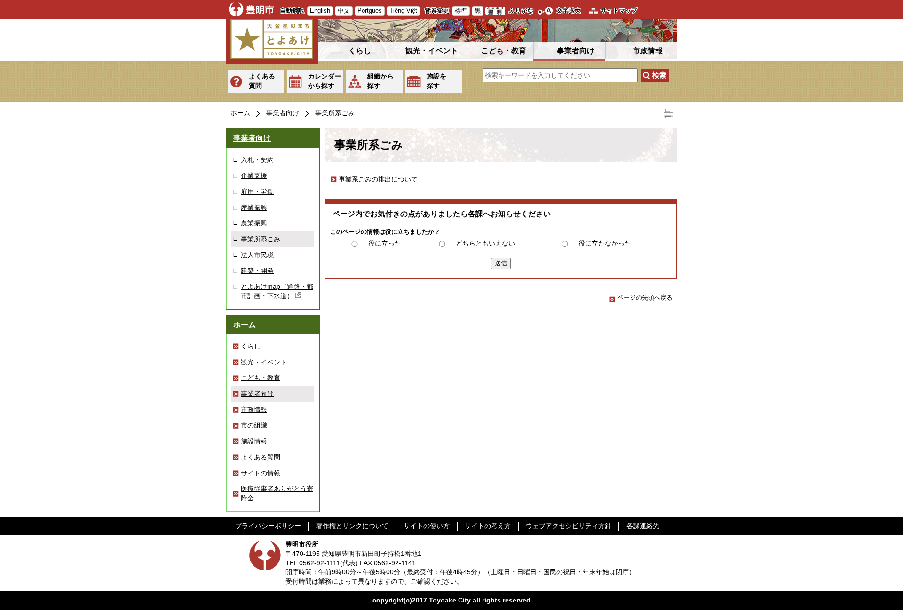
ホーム (240, 113)
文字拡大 (568, 10)
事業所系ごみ (260, 239)
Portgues (369, 10)
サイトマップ (619, 10)
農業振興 (254, 223)
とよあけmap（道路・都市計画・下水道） (277, 291)
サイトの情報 (260, 473)
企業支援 (254, 175)
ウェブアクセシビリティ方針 (568, 526)
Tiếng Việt (403, 10)
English (320, 10)
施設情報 (254, 441)
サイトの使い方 (427, 526)
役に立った (384, 243)
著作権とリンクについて (352, 526)
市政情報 (648, 51)
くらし (360, 51)
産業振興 (254, 207)
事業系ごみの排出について (378, 179)
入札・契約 (257, 160)
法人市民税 (257, 255)
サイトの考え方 (488, 526)
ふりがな (521, 10)
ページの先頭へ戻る (645, 297)
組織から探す (380, 80)
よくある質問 (262, 80)
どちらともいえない (485, 243)
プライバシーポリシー (268, 526)
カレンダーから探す (324, 80)
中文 (344, 10)
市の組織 (254, 425)
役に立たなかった (604, 243)
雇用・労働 (257, 191)
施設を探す (436, 80)
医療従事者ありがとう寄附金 (277, 493)
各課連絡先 (642, 526)
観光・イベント (431, 51)
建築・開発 (257, 270)
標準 (461, 10)
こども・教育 (503, 51)
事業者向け (575, 51)
